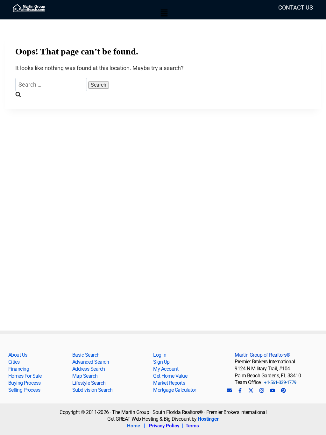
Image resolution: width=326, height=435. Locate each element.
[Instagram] (261, 390)
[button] (164, 13)
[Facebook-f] (240, 390)
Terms (192, 426)
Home (133, 426)
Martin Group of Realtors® (262, 355)
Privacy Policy (164, 426)
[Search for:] (51, 84)
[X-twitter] (250, 390)
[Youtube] (272, 390)
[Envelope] (229, 390)
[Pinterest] (283, 390)
